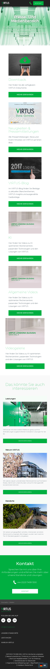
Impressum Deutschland (25, 665)
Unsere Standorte (9, 633)
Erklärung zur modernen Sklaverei (33, 656)
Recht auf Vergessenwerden (19, 658)
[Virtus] (5, 3)
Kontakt (38, 3)
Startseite (4, 602)
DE (45, 665)
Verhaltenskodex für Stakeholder (25, 661)
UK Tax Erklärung (34, 658)
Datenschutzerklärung (13, 656)
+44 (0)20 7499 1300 (27, 582)
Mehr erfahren (25, 366)
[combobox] (43, 665)
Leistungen (6, 638)
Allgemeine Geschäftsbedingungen (18, 663)
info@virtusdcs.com (8, 627)
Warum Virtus (7, 642)
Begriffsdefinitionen (37, 663)
